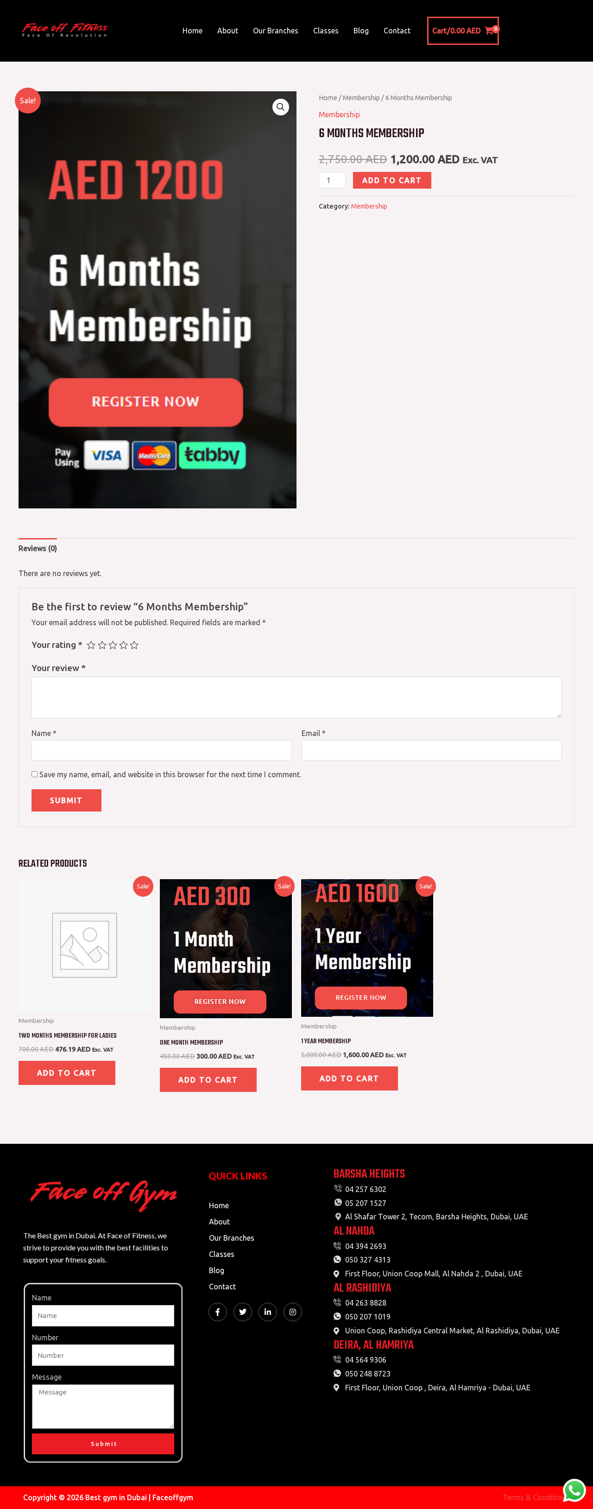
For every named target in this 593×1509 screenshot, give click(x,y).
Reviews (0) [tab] (38, 548)
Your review (59, 668)
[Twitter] (242, 1312)
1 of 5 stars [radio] (91, 644)
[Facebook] (217, 1312)
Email (314, 733)
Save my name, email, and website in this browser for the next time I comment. (170, 774)
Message (47, 1377)
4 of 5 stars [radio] (123, 644)
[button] (280, 107)
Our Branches (275, 30)
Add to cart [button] (67, 1073)
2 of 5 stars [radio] (102, 644)
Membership (361, 97)
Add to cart (392, 180)
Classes (326, 30)
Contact (397, 30)
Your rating (57, 645)
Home (192, 30)
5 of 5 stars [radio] (134, 644)
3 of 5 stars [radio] (112, 644)
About (227, 30)
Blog (361, 30)
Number (45, 1337)
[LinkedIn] (268, 1312)
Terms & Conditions (536, 1497)
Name (44, 733)
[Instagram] (293, 1312)
